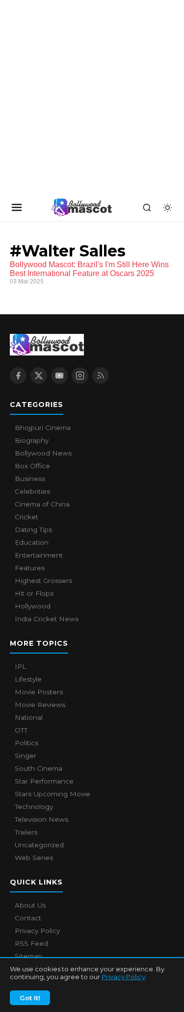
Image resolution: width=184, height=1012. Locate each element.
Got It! (30, 998)
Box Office (32, 466)
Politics (26, 743)
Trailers (26, 832)
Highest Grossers (43, 580)
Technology (34, 806)
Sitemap (28, 956)
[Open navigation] (17, 207)
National (29, 717)
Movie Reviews (40, 704)
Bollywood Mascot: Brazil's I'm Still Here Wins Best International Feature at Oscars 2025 (89, 269)
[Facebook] (18, 375)
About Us (30, 905)
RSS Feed (31, 943)
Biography (32, 440)
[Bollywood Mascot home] (82, 207)
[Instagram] (80, 375)
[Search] (147, 207)
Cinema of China (42, 504)
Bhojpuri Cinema (43, 427)
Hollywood (33, 606)
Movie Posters (39, 692)
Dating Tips (33, 529)
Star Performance (44, 781)
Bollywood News (43, 453)
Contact (28, 918)
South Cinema (38, 768)
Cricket (26, 517)
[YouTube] (59, 375)
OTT (21, 730)
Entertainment (39, 555)
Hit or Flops (34, 593)
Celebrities (32, 491)
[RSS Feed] (100, 375)
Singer (25, 755)
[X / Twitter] (38, 375)
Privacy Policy (123, 977)
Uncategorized (39, 845)
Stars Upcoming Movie (52, 794)
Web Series (34, 857)
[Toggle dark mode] (167, 207)
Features (30, 568)
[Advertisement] (73, 97)
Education (32, 542)
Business (30, 478)
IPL (20, 666)
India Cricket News (47, 619)
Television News (41, 819)
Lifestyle (28, 679)
